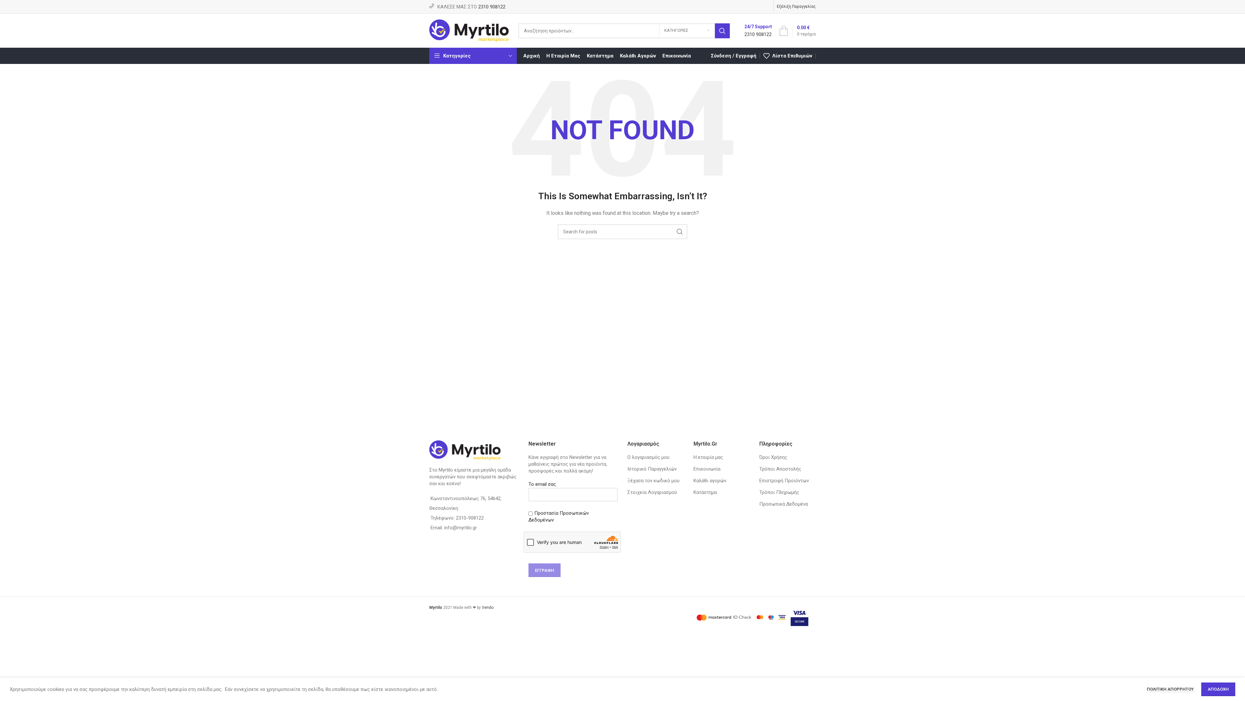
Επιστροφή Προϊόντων (784, 481)
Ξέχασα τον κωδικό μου (653, 481)
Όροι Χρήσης (773, 457)
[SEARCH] (722, 30)
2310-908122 (470, 518)
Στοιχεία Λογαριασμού (652, 492)
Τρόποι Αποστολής (780, 469)
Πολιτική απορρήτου (1171, 689)
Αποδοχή (1218, 689)
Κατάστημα (705, 492)
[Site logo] (469, 30)
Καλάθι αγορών (710, 481)
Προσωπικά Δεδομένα (783, 504)
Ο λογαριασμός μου (648, 457)
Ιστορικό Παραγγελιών (652, 469)
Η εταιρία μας (708, 457)
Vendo (487, 607)
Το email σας (542, 484)
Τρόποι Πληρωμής (779, 492)
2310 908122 (491, 7)
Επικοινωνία (707, 469)
